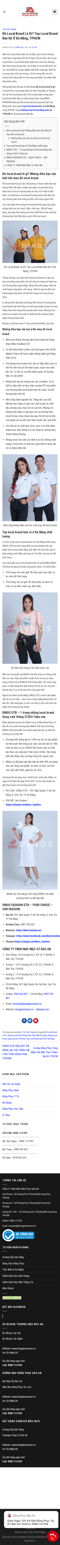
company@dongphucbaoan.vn (27, 1003)
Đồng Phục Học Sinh (12, 1108)
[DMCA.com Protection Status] (12, 1297)
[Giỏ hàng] (54, 11)
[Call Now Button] (52, 1538)
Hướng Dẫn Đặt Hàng (13, 1257)
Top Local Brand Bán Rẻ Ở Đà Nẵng (40, 1039)
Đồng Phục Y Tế (10, 1096)
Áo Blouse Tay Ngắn (12, 1338)
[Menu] (4, 12)
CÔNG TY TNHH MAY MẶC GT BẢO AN (24, 165)
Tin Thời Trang (9, 29)
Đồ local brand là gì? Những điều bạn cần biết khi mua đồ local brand (28, 132)
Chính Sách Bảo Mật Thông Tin (17, 1282)
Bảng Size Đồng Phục (13, 1263)
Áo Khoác (7, 1102)
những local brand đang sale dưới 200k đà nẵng (27, 1035)
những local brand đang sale (35, 110)
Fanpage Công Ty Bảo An (15, 1435)
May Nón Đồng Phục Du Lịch (16, 1387)
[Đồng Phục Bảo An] (30, 11)
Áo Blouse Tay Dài (11, 1333)
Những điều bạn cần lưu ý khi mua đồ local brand (31, 140)
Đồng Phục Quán (10, 1090)
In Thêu (6, 1115)
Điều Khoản (8, 1288)
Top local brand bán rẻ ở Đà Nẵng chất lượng (26, 145)
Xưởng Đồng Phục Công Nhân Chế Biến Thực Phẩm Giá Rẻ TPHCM (44, 1052)
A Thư (34, 47)
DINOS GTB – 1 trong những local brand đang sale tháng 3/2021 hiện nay (29, 151)
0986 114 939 (15, 1365)
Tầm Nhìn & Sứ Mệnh (13, 1269)
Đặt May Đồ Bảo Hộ (12, 1381)
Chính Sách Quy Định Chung (15, 1275)
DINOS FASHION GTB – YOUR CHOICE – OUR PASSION (26, 159)
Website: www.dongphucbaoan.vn (19, 1348)
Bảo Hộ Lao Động (11, 1084)
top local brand (30, 106)
